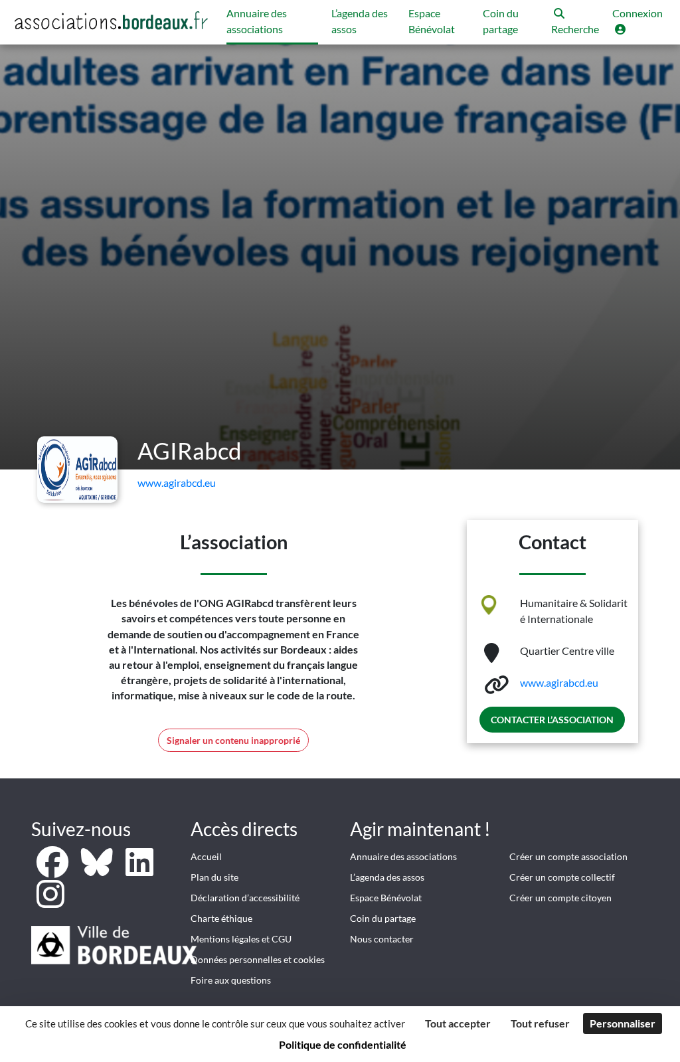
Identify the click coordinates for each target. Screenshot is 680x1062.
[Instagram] (50, 901)
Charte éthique (221, 918)
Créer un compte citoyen (560, 897)
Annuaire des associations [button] (256, 21)
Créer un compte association (568, 856)
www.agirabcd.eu (176, 482)
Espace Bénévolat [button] (431, 21)
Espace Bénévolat (386, 897)
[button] (575, 22)
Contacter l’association (552, 719)
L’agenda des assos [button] (359, 21)
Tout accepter (458, 1023)
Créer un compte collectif (562, 877)
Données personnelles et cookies (258, 959)
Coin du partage (383, 918)
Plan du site (214, 877)
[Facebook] (53, 869)
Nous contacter (382, 938)
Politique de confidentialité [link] (342, 1044)
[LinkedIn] (139, 869)
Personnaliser (622, 1023)
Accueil (206, 856)
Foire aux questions (231, 980)
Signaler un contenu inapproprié (233, 740)
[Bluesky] (98, 869)
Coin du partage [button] (501, 21)
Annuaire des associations (403, 856)
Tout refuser (540, 1023)
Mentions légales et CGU (241, 938)
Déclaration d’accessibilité (245, 897)
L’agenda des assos (387, 877)
